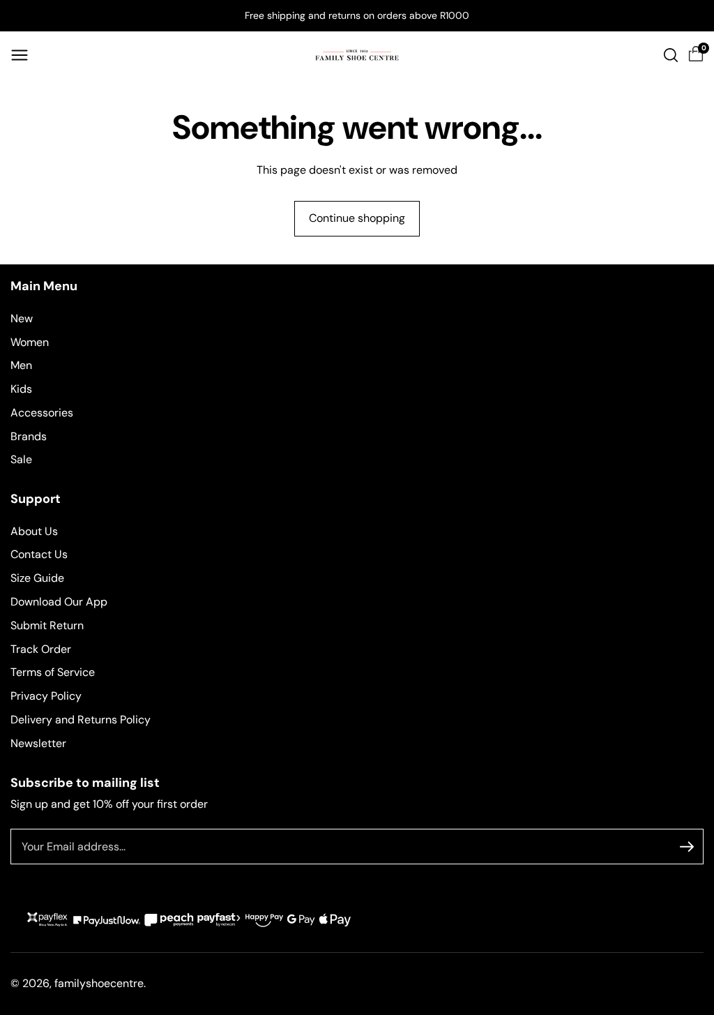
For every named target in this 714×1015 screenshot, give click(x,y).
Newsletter (38, 743)
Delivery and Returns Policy (80, 719)
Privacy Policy (46, 696)
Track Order (40, 649)
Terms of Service (52, 672)
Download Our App (58, 601)
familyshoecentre (99, 983)
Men (21, 365)
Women (29, 342)
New (21, 318)
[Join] (686, 847)
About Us (34, 531)
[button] (19, 55)
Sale (21, 459)
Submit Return (47, 625)
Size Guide (37, 578)
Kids (21, 389)
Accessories (41, 412)
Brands (28, 436)
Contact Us (39, 554)
